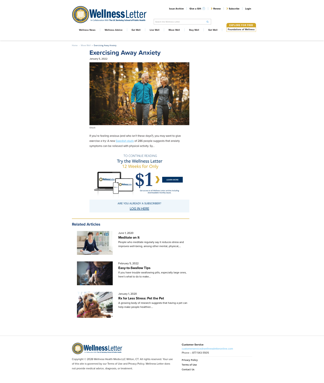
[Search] (207, 21)
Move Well (86, 45)
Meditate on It (129, 237)
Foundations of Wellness (241, 29)
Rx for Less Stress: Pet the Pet (141, 298)
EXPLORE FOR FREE (241, 25)
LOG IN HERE (139, 208)
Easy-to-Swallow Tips (134, 267)
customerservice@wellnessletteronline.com (207, 349)
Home (75, 45)
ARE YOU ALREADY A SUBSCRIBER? (139, 203)
